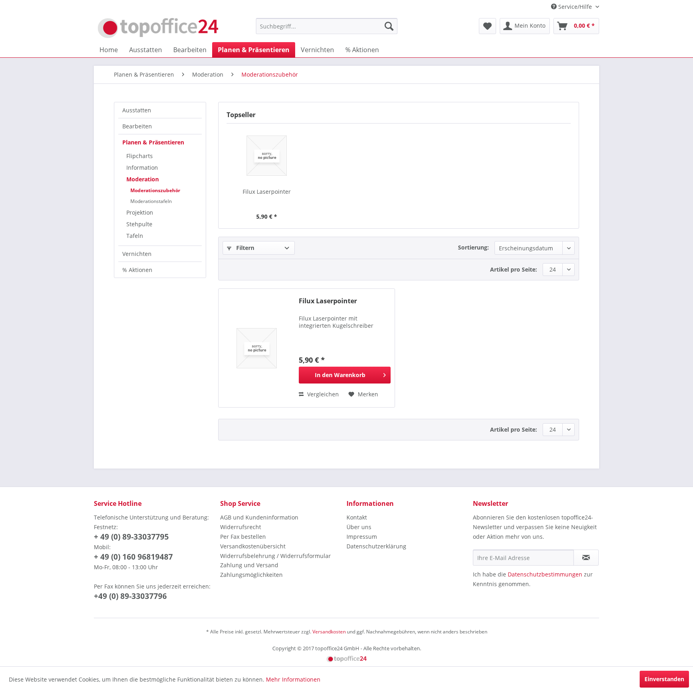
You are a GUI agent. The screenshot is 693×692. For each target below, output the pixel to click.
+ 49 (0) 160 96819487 (133, 557)
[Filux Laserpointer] (267, 156)
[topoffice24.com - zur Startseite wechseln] (158, 28)
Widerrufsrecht (240, 527)
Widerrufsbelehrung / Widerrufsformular (275, 556)
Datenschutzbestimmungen (545, 574)
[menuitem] (326, 26)
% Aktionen (137, 270)
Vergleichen (322, 394)
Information (142, 167)
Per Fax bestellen (243, 536)
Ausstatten (136, 110)
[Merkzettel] (487, 26)
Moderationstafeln (151, 201)
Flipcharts (139, 156)
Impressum (361, 536)
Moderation (142, 179)
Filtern (244, 248)
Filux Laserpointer (267, 191)
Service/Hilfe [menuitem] (575, 6)
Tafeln (134, 235)
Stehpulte (139, 224)
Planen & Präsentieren (153, 142)
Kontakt (356, 517)
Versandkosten (329, 631)
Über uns (358, 527)
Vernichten (137, 254)
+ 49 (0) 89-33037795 (131, 537)
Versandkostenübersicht (253, 546)
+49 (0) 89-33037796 (130, 596)
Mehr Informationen (293, 679)
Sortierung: (473, 247)
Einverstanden (664, 679)
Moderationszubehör (155, 190)
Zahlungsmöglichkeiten (251, 574)
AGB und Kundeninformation (259, 517)
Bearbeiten (137, 126)
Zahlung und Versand (249, 565)
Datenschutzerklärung (376, 546)
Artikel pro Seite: (513, 269)
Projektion (139, 212)
